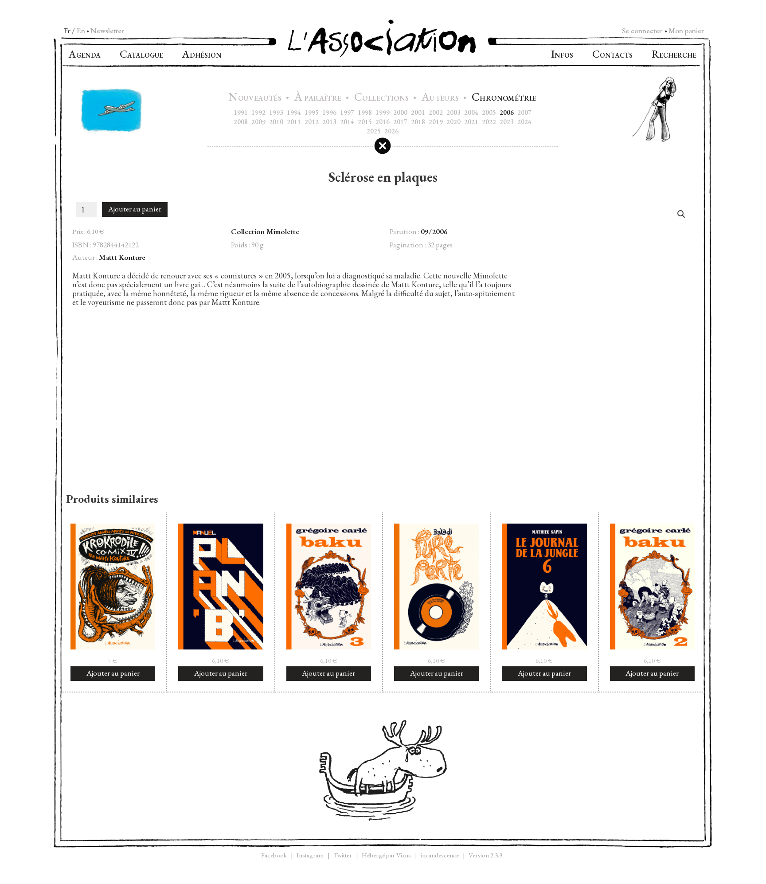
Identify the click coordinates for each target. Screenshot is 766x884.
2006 (507, 112)
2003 (453, 112)
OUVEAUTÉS (256, 98)
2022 (489, 121)
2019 (436, 121)
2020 (453, 121)
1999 (382, 112)
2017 (400, 121)
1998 (365, 112)
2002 (436, 112)
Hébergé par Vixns (386, 855)
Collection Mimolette (265, 231)
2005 (489, 112)
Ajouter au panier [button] (113, 673)
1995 (312, 112)
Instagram (310, 855)
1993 (276, 112)
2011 (294, 121)
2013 (329, 121)
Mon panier (686, 30)
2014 (347, 121)
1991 (241, 112)
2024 (524, 121)
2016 (382, 121)
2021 (471, 121)
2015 (365, 121)
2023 (507, 121)
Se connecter (642, 30)
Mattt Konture (122, 257)
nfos (562, 55)
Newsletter (107, 30)
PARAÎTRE (319, 98)
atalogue (141, 55)
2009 (258, 121)
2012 (312, 121)
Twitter (342, 855)
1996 (329, 112)
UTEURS (441, 98)
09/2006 (434, 231)
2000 (400, 112)
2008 (241, 121)
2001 (418, 112)
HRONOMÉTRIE (504, 98)
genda (85, 55)
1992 (258, 112)
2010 (276, 121)
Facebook (274, 855)
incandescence (440, 855)
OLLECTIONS (382, 98)
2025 (374, 131)
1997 (347, 112)
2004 (471, 112)
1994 (294, 112)
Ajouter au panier (134, 209)
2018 (418, 121)
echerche (674, 55)
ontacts (612, 55)
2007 (524, 112)
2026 (391, 131)
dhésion (202, 55)
